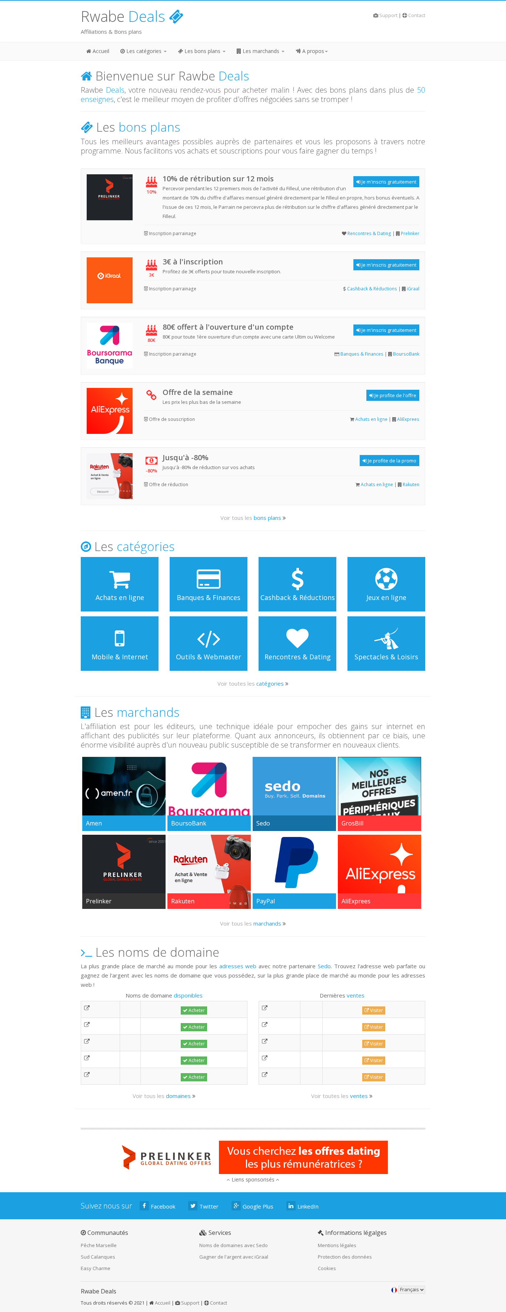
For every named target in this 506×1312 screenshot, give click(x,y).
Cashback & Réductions (372, 289)
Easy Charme (95, 1268)
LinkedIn (308, 1206)
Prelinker (410, 233)
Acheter (196, 1010)
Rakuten (411, 484)
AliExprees (408, 419)
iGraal (413, 289)
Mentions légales (337, 1245)
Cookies (327, 1268)
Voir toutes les (250, 683)
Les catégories (144, 51)
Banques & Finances (361, 354)
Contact (416, 15)
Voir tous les (250, 517)
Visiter (376, 1010)
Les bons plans (202, 51)
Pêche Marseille (99, 1245)
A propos (312, 51)
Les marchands (261, 51)
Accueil (100, 51)
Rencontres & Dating (369, 233)
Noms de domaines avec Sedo (233, 1245)
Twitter (209, 1206)
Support (388, 15)
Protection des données (345, 1256)
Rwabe (123, 16)
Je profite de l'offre (394, 395)
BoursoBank (406, 354)
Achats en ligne (371, 419)
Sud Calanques (98, 1256)
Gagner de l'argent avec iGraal (233, 1256)
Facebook (163, 1206)
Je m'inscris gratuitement (388, 181)
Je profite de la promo (391, 460)
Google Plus (258, 1206)
